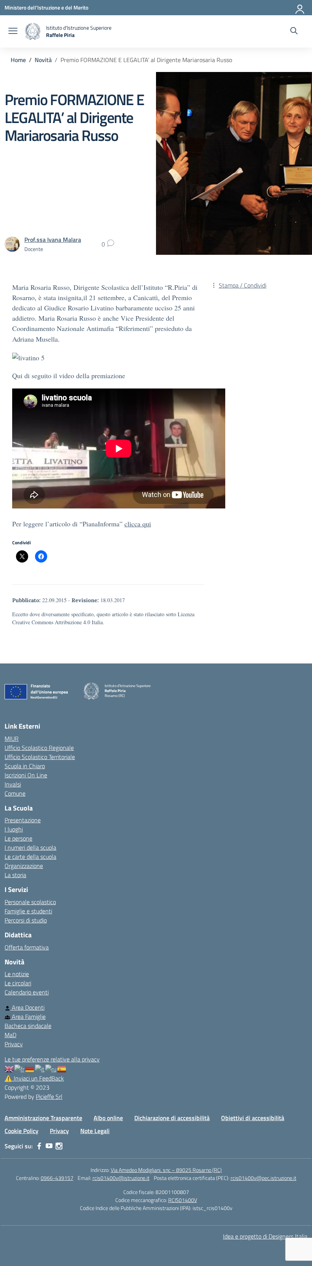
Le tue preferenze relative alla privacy (52, 1059)
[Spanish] (62, 1068)
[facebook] (39, 1146)
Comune (15, 793)
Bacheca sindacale (28, 1025)
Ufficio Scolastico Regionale (39, 747)
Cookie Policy (21, 1130)
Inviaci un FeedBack (34, 1078)
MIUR (12, 738)
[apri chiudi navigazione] (13, 31)
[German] (30, 1068)
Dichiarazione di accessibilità (172, 1117)
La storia (15, 874)
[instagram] (59, 1146)
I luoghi (14, 829)
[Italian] (40, 1068)
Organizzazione (24, 865)
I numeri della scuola (30, 847)
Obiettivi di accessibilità (252, 1117)
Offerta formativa (27, 947)
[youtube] (49, 1146)
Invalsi (13, 784)
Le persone (18, 838)
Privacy (14, 1044)
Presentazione (23, 820)
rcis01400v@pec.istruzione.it (263, 1178)
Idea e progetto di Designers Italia (265, 1236)
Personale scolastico (30, 901)
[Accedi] (300, 7)
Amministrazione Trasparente (43, 1117)
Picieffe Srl (49, 1096)
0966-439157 (57, 1178)
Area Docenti (27, 1007)
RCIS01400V (182, 1200)
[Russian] (51, 1068)
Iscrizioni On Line (26, 775)
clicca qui (137, 523)
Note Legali (95, 1130)
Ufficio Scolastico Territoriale (40, 756)
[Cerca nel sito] (294, 32)
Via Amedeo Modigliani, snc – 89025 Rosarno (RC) (166, 1170)
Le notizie (17, 973)
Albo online (108, 1117)
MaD (10, 1034)
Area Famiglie (28, 1016)
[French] (19, 1068)
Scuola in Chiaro (25, 765)
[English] (9, 1068)
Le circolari (18, 983)
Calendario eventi (27, 992)
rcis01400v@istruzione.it (121, 1178)
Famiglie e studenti (28, 911)
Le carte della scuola (30, 856)
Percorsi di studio (26, 920)
